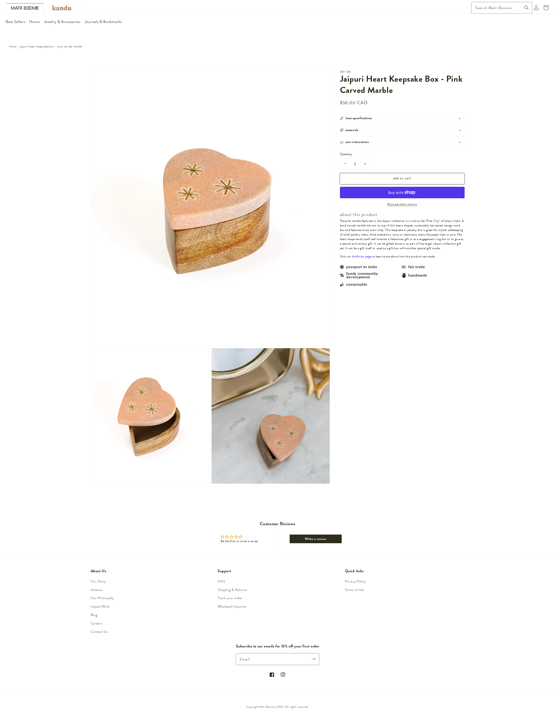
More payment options (402, 204)
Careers (96, 623)
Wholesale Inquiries (232, 606)
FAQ (221, 581)
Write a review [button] (315, 538)
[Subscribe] (313, 659)
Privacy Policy (355, 581)
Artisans (97, 589)
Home (12, 46)
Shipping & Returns (232, 589)
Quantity (346, 154)
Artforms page (361, 256)
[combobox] (502, 7)
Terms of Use (354, 589)
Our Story (98, 581)
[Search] (526, 7)
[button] (402, 118)
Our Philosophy (102, 598)
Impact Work (100, 606)
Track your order (230, 598)
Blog (94, 615)
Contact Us (99, 631)
